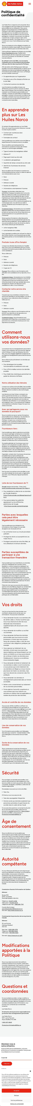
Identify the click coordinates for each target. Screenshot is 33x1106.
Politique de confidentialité (17, 1103)
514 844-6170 (14, 903)
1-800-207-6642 (7, 1022)
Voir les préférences (16, 1100)
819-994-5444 (13, 931)
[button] (30, 1071)
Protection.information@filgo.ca (11, 814)
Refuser (16, 1095)
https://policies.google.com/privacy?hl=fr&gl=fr (16, 488)
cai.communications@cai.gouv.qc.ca (12, 909)
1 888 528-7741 (19, 904)
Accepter (16, 1090)
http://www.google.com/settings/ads (16, 506)
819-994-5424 (14, 933)
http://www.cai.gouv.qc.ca (15, 910)
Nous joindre (11, 711)
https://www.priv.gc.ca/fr (15, 935)
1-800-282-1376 (13, 929)
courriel (11, 811)
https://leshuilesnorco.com (10, 53)
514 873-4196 (13, 901)
